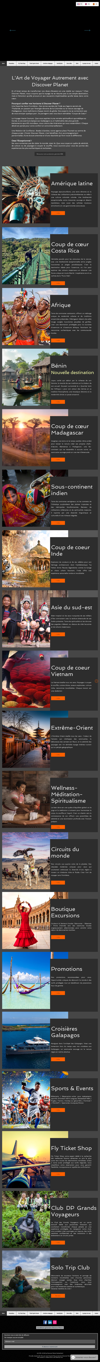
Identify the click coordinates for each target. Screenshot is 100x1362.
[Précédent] (13, 31)
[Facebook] (45, 1322)
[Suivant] (87, 31)
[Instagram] (55, 1322)
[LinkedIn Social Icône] (50, 1322)
